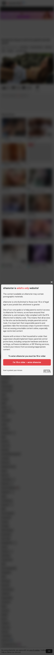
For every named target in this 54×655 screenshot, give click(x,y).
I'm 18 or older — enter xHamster (27, 362)
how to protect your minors (12, 370)
